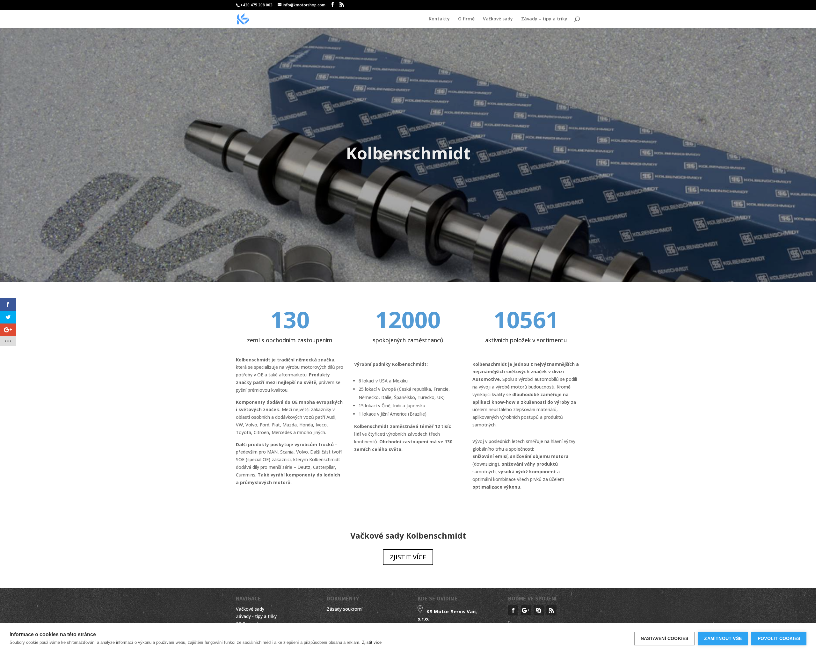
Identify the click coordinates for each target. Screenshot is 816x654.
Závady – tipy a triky (544, 19)
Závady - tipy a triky (256, 616)
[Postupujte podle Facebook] (513, 610)
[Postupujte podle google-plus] (526, 610)
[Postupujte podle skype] (539, 610)
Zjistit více (372, 642)
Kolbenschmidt (408, 153)
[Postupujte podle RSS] (551, 610)
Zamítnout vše (723, 638)
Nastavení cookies (664, 638)
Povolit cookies (779, 638)
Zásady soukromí (344, 609)
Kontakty (439, 19)
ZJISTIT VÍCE (408, 557)
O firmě (466, 19)
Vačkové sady (498, 19)
